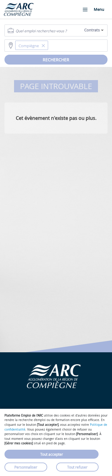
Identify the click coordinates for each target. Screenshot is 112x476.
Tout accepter (51, 454)
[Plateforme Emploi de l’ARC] (18, 9)
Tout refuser (77, 467)
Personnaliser (25, 467)
